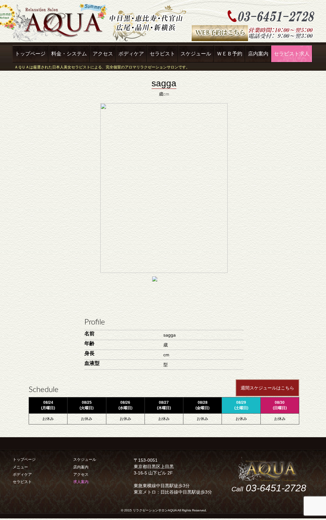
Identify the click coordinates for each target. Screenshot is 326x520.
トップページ (30, 53)
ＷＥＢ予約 (229, 53)
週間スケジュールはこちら (267, 387)
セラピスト (162, 53)
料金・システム (69, 53)
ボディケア (131, 53)
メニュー (20, 467)
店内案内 (258, 53)
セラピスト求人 (291, 53)
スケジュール (196, 53)
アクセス (103, 53)
